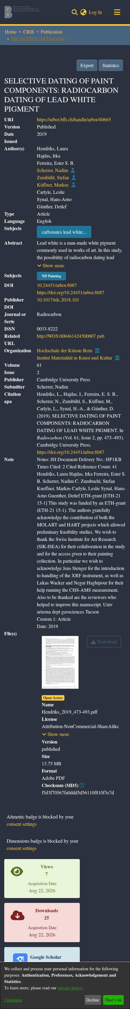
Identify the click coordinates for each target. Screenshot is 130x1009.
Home (11, 31)
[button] (51, 265)
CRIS (28, 31)
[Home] (22, 12)
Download (106, 641)
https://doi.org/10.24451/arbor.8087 (70, 292)
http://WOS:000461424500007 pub (70, 336)
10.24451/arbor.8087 (57, 285)
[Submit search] (74, 12)
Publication (51, 31)
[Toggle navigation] (117, 12)
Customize (13, 1000)
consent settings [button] (22, 824)
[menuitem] (83, 12)
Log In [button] (95, 12)
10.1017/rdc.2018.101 (58, 299)
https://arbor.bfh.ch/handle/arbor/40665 (74, 119)
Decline (92, 1000)
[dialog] (65, 985)
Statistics (110, 65)
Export (86, 65)
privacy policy (70, 988)
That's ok (113, 1000)
